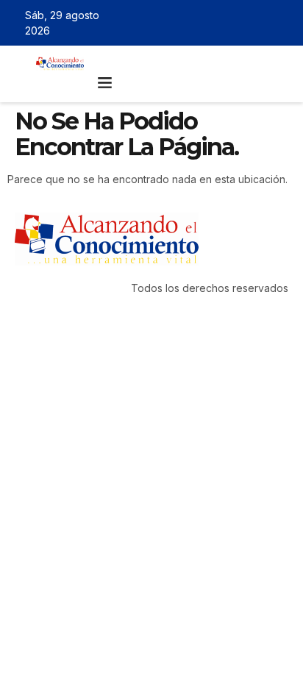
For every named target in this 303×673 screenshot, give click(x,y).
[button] (104, 82)
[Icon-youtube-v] (283, 23)
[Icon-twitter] (240, 23)
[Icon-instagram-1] (262, 23)
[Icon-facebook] (219, 23)
